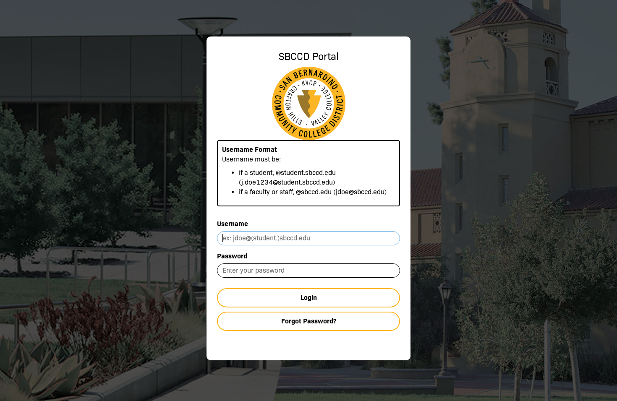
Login (309, 298)
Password (232, 256)
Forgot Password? (308, 321)
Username (232, 224)
